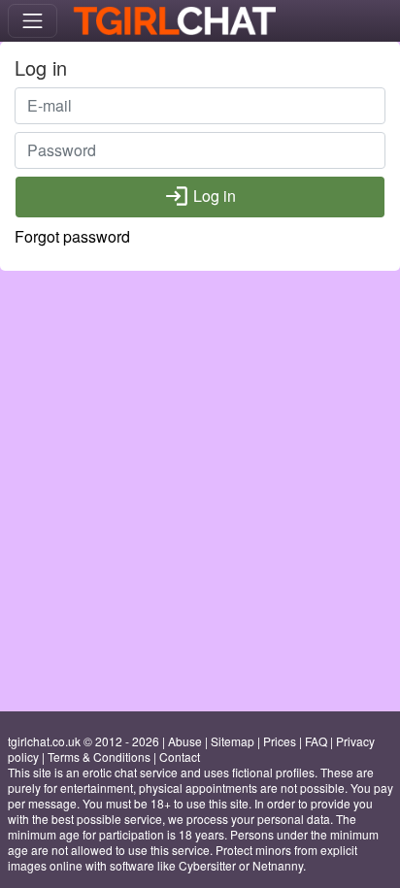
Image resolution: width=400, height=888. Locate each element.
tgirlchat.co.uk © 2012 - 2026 (83, 741)
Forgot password (72, 236)
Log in (200, 196)
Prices (279, 741)
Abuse (185, 741)
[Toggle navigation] (32, 21)
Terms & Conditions (99, 756)
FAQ (316, 741)
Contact (179, 756)
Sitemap (232, 741)
